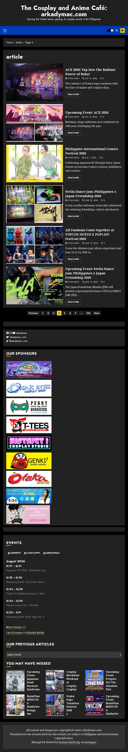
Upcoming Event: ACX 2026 (86, 112)
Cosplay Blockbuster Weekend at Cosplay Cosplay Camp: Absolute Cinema (74, 686)
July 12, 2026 (91, 117)
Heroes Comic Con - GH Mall (22, 605)
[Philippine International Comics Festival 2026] (34, 163)
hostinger (90, 742)
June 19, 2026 (91, 243)
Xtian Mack (73, 78)
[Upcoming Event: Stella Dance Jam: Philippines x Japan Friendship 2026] (34, 285)
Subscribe (122, 30)
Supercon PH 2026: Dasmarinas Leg (26, 570)
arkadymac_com (17, 337)
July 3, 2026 (90, 158)
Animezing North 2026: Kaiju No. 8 (25, 617)
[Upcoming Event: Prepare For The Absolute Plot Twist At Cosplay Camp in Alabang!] (94, 680)
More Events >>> (16, 627)
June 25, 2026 (91, 200)
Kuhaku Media (35, 632)
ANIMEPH (15, 552)
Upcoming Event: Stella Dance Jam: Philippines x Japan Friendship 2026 (89, 273)
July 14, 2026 (91, 78)
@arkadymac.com (17, 341)
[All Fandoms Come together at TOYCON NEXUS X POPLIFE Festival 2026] (34, 245)
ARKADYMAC (52, 552)
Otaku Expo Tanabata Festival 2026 (72, 703)
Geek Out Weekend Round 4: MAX (25, 593)
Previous (33, 313)
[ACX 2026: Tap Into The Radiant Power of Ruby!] (34, 82)
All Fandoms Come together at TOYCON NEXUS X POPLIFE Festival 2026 (89, 234)
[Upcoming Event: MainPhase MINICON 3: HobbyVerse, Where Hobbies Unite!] (94, 705)
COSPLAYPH (33, 552)
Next (96, 313)
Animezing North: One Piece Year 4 (25, 582)
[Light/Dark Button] (110, 30)
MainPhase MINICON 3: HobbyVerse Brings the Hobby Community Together (34, 710)
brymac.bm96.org (69, 742)
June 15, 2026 (91, 282)
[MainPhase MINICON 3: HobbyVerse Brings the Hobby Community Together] (15, 705)
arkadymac (21, 333)
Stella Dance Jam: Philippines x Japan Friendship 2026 (90, 193)
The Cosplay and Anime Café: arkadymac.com (64, 11)
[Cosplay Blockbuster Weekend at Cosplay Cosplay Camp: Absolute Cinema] (55, 680)
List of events (14, 632)
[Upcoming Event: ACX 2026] (34, 123)
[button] (5, 30)
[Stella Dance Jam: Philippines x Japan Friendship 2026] (34, 204)
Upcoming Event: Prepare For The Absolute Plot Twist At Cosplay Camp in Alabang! (112, 687)
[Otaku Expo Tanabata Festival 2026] (55, 705)
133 (88, 313)
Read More (73, 94)
